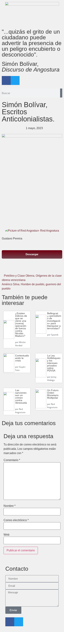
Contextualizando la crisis (22, 358)
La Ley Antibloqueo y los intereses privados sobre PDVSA (53, 363)
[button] (12, 268)
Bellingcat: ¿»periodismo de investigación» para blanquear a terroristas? (54, 321)
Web (6, 534)
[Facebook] (6, 80)
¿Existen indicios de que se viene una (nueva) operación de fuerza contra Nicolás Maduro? (21, 324)
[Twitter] (15, 80)
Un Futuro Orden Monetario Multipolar (52, 394)
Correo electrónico (16, 520)
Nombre (9, 505)
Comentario (12, 460)
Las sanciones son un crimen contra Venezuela (21, 396)
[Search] (61, 93)
